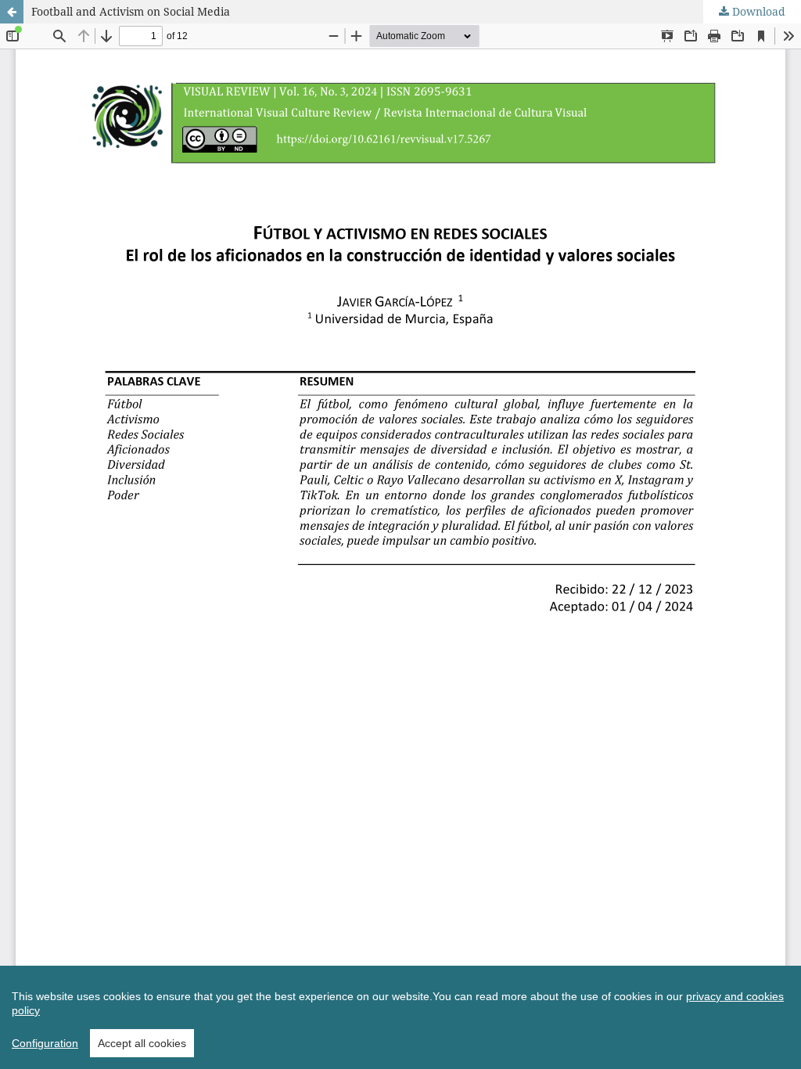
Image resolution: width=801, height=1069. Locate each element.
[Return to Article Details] (11, 11)
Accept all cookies (142, 1043)
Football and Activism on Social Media (130, 11)
